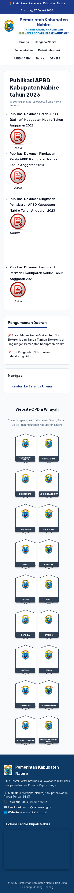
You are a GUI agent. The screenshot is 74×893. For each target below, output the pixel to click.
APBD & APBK (22, 58)
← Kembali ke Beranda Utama (30, 386)
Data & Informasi (49, 50)
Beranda (23, 42)
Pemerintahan (23, 50)
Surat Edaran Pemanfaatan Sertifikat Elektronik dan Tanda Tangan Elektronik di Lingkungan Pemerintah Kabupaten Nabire (36, 340)
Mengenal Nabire (45, 42)
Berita (40, 58)
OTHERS (55, 58)
